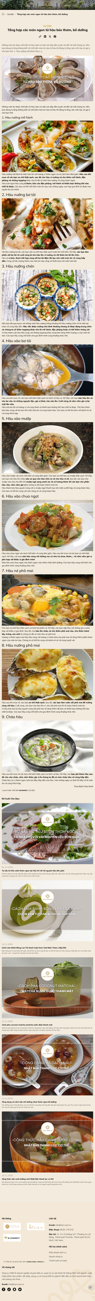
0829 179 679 (61, 1229)
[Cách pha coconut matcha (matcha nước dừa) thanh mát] (47, 987)
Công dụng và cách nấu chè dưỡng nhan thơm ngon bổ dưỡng (29, 1102)
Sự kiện (10, 14)
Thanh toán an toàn (58, 1260)
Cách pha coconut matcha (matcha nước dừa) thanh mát (27, 1025)
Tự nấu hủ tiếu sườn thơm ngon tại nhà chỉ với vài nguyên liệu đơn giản (33, 870)
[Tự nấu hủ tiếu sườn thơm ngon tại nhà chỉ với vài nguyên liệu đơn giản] (47, 833)
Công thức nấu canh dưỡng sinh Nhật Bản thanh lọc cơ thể (27, 1179)
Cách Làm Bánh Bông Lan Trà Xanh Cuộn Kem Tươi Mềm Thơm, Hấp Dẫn (34, 948)
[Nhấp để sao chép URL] (40, 36)
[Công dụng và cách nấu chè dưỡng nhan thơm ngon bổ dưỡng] (47, 1065)
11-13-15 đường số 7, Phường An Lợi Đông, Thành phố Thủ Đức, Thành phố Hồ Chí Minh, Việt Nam (70, 1237)
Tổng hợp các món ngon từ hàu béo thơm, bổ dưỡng (42, 14)
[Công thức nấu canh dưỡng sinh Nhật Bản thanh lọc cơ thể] (47, 1142)
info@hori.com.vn (60, 1225)
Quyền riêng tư (55, 1256)
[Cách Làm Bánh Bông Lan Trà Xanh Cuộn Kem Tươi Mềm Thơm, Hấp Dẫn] (47, 910)
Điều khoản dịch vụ (57, 1252)
